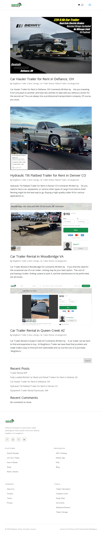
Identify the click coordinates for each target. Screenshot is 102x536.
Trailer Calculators (63, 489)
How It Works (12, 462)
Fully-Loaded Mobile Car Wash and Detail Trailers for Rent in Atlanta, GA (43, 377)
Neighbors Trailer (19, 83)
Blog (58, 467)
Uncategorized (73, 83)
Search (87, 360)
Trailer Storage (62, 512)
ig (13, 439)
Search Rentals (13, 453)
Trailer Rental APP (18, 373)
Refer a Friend (12, 472)
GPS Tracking (61, 453)
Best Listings (33, 83)
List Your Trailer (13, 458)
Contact (10, 493)
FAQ (57, 462)
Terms (9, 498)
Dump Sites (60, 498)
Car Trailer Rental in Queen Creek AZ (37, 330)
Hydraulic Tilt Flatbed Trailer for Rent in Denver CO (48, 175)
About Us (10, 489)
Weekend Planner (63, 507)
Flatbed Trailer (60, 83)
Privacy (10, 503)
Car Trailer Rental (47, 83)
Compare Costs (62, 493)
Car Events (60, 503)
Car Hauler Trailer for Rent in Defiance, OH (42, 79)
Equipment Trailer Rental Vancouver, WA (29, 390)
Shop (9, 467)
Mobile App (60, 458)
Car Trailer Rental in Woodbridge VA (36, 256)
